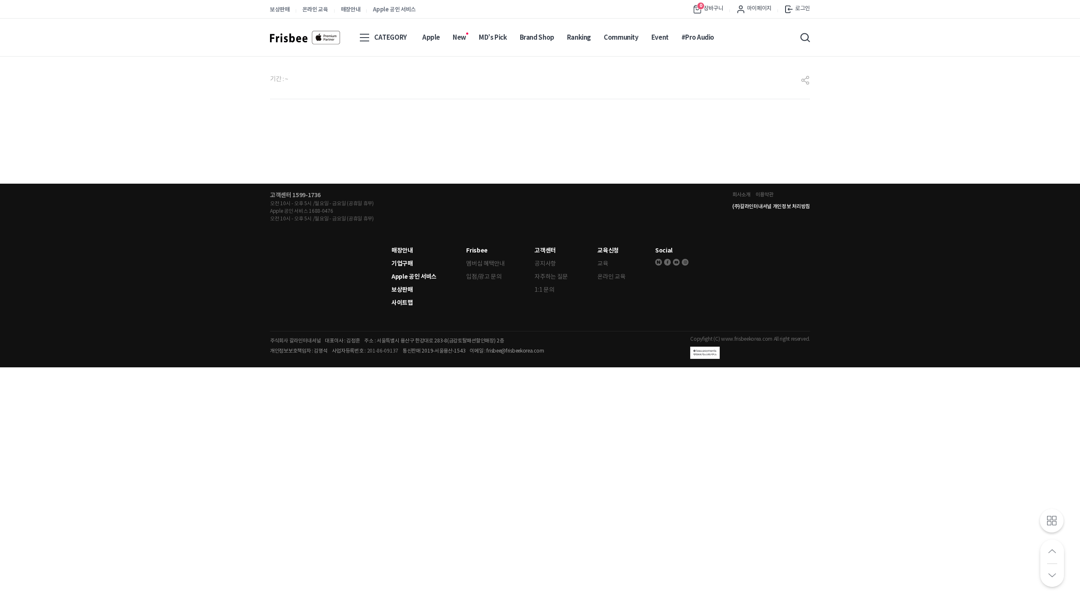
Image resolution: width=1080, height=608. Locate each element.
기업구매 (402, 263)
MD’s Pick (493, 37)
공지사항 (545, 263)
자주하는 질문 (551, 276)
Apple (431, 37)
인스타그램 (685, 262)
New (459, 37)
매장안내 (351, 9)
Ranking (579, 37)
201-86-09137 (382, 350)
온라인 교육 (315, 9)
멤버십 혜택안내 (485, 263)
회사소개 (741, 194)
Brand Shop (537, 37)
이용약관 (765, 194)
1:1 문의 (544, 289)
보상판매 (280, 9)
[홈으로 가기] (305, 37)
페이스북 (667, 262)
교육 (602, 263)
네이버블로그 (658, 262)
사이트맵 (402, 303)
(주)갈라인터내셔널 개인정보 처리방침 (771, 206)
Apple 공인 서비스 (394, 9)
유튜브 (676, 262)
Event (660, 37)
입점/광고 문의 (483, 276)
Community (621, 37)
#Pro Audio (697, 37)
